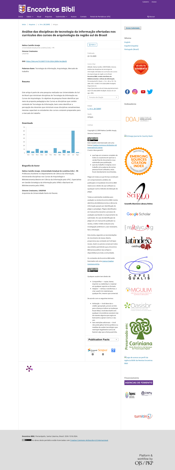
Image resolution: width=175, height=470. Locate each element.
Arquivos (48, 16)
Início (20, 16)
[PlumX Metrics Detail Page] (29, 368)
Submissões (61, 16)
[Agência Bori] (138, 363)
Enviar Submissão (133, 28)
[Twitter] (150, 94)
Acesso (73, 16)
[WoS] (138, 175)
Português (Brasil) (131, 49)
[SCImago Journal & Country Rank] (138, 136)
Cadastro (145, 2)
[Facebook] (127, 94)
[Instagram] (135, 94)
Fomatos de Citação (96, 97)
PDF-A (93, 45)
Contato (83, 16)
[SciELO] (138, 205)
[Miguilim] (138, 296)
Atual (39, 16)
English (127, 42)
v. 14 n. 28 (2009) (44, 24)
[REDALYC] (138, 230)
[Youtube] (143, 94)
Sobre (29, 16)
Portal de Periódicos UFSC (100, 16)
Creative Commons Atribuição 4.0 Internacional (89, 440)
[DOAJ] (138, 124)
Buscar (152, 16)
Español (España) (131, 46)
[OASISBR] (138, 311)
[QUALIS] (138, 279)
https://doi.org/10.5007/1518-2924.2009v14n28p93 (46, 61)
